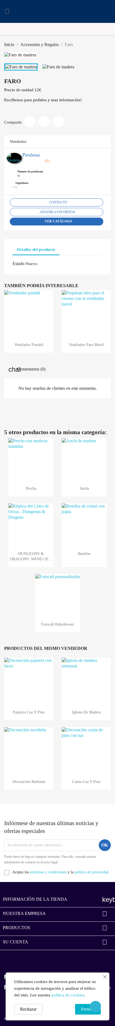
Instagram (24, 959)
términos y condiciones (48, 872)
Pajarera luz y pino (29, 712)
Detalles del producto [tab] (36, 249)
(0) (47, 160)
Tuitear (44, 121)
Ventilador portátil (28, 345)
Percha (31, 488)
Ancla (84, 488)
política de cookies (67, 995)
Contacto (57, 202)
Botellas (84, 554)
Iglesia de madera (86, 712)
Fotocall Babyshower (57, 624)
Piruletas (31, 155)
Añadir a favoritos (57, 212)
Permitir (88, 1009)
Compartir (29, 121)
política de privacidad (92, 872)
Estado (19, 263)
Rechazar (28, 1009)
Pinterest (58, 121)
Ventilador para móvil (86, 345)
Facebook (9, 959)
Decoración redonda (29, 782)
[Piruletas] (14, 157)
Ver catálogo (58, 221)
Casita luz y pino (86, 782)
